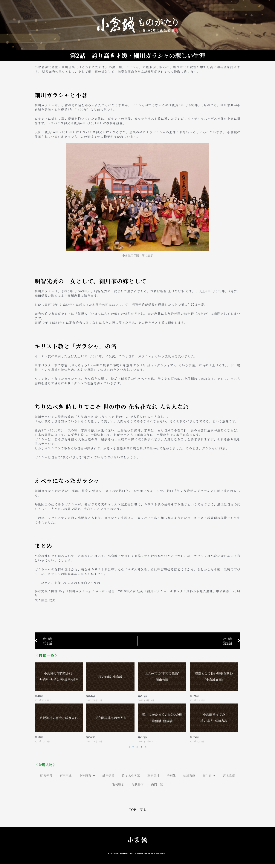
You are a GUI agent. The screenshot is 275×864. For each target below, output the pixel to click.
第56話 (142, 737)
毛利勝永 (118, 784)
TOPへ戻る (137, 809)
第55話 (194, 737)
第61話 (90, 696)
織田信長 (108, 775)
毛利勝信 (137, 784)
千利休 (171, 775)
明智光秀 (46, 775)
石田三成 (66, 775)
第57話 (90, 737)
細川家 (207, 775)
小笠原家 (85, 775)
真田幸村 (153, 775)
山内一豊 (157, 784)
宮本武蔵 (229, 775)
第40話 (39, 696)
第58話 (39, 737)
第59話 (194, 696)
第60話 (142, 696)
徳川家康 (189, 775)
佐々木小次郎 (131, 775)
